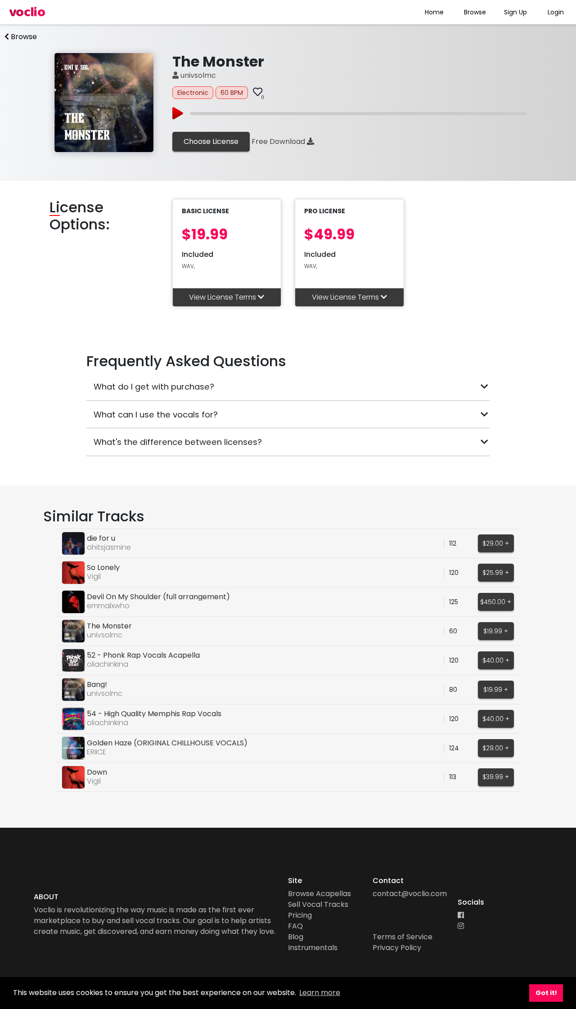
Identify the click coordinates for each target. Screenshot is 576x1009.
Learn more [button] (319, 992)
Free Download (279, 141)
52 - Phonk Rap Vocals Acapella (143, 655)
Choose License (211, 141)
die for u (101, 538)
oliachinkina (107, 664)
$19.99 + (495, 631)
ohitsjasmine (109, 547)
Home (434, 12)
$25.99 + (495, 572)
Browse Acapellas (319, 893)
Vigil (94, 576)
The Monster (109, 626)
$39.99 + (495, 776)
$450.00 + (495, 601)
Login (556, 12)
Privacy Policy (397, 947)
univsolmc (197, 75)
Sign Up (515, 12)
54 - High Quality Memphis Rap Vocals (154, 714)
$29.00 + (495, 543)
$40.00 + (495, 660)
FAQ (295, 926)
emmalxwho (108, 606)
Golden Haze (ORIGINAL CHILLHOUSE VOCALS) (167, 743)
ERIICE (96, 752)
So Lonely (103, 567)
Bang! (97, 684)
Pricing (300, 915)
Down (97, 772)
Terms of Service (402, 937)
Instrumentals (313, 947)
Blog (295, 937)
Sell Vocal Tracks (318, 904)
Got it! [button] (546, 992)
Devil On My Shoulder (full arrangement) (158, 597)
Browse (475, 12)
